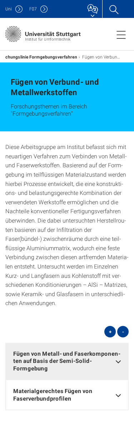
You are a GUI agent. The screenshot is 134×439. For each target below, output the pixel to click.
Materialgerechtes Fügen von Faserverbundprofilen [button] (53, 394)
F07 (33, 8)
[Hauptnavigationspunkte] (121, 34)
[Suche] (113, 9)
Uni (8, 8)
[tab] (67, 361)
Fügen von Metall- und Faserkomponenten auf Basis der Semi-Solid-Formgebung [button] (66, 361)
